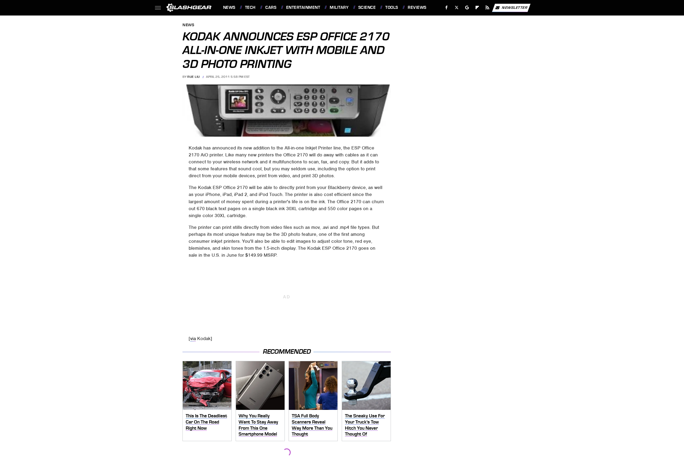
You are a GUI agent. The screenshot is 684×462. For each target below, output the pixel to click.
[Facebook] (446, 7)
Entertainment (303, 7)
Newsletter (514, 7)
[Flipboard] (477, 7)
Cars (270, 7)
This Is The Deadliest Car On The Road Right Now (206, 421)
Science (367, 7)
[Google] (467, 7)
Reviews (417, 7)
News (229, 7)
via (193, 338)
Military (339, 7)
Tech (250, 7)
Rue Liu (193, 77)
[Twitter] (456, 7)
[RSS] (487, 7)
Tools (391, 7)
